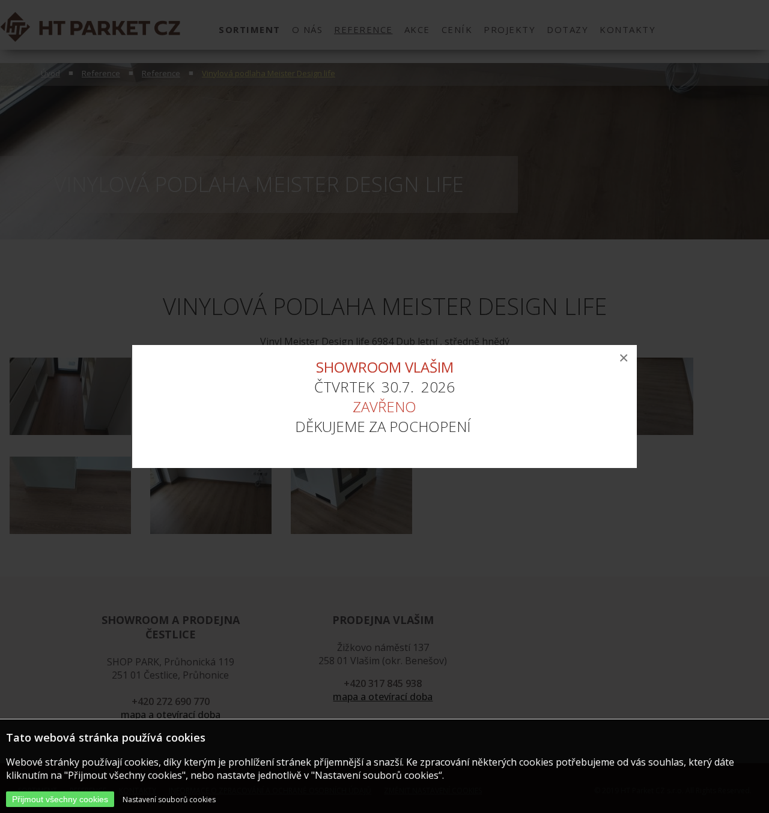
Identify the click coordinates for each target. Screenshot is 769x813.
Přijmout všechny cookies (60, 799)
